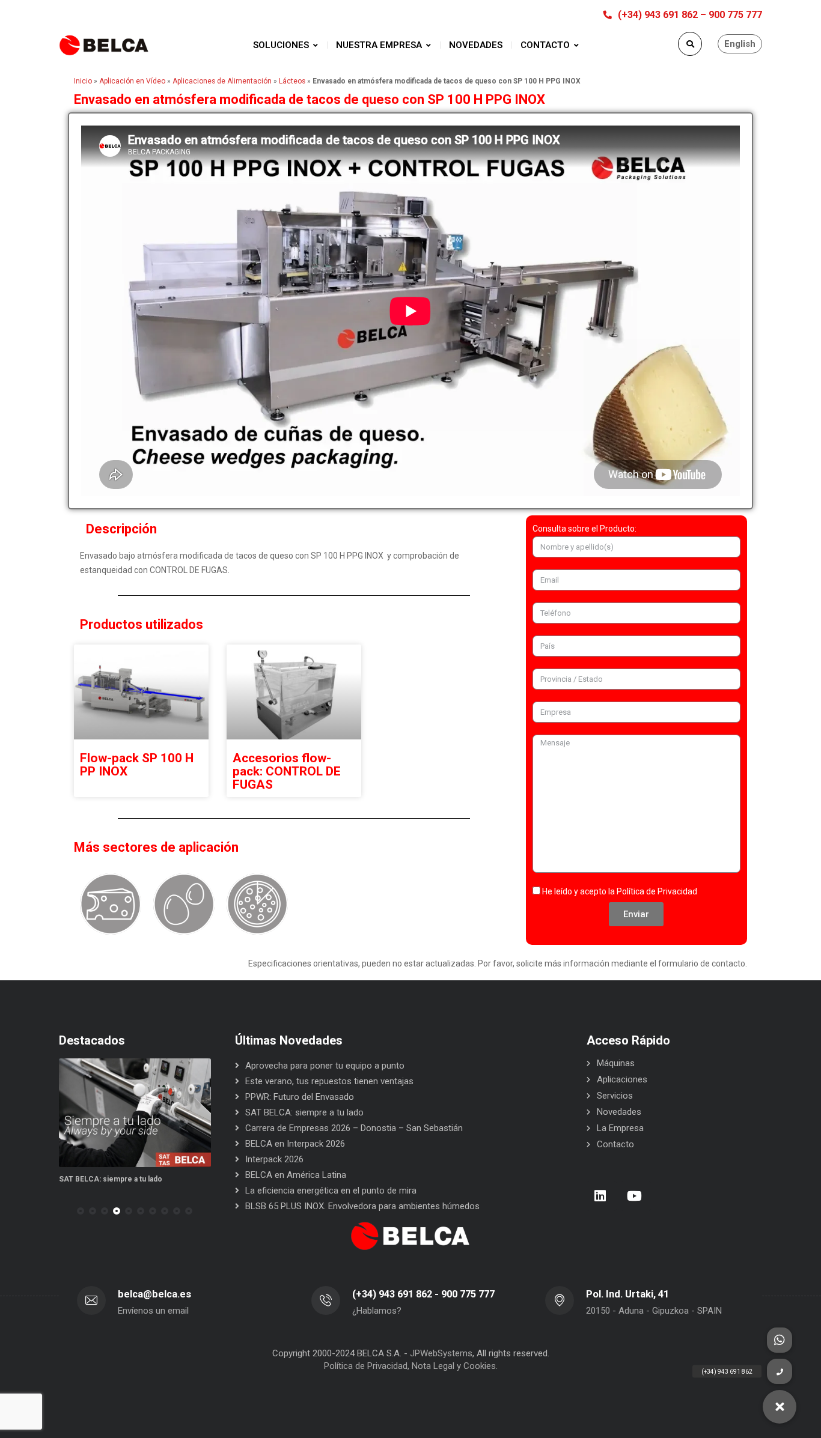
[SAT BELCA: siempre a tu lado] (135, 1112)
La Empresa (620, 1128)
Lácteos (292, 81)
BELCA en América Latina (295, 1175)
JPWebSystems (441, 1353)
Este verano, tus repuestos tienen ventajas (329, 1081)
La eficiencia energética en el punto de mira (331, 1190)
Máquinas (616, 1063)
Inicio (83, 81)
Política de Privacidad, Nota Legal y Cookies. (411, 1366)
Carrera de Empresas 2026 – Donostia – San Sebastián (354, 1128)
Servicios (615, 1095)
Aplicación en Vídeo (132, 81)
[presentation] (64, 1211)
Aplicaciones (622, 1079)
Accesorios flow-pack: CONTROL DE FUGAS (287, 771)
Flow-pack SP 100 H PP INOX (137, 764)
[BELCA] (104, 45)
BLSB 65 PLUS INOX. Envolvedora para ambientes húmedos (362, 1206)
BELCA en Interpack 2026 (295, 1143)
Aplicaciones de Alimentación (222, 81)
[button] (80, 1211)
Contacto (615, 1144)
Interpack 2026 (274, 1159)
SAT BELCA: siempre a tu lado (110, 1179)
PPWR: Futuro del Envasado (299, 1096)
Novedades (619, 1111)
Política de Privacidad (657, 891)
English (739, 43)
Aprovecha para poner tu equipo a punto (324, 1065)
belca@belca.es (154, 1294)
